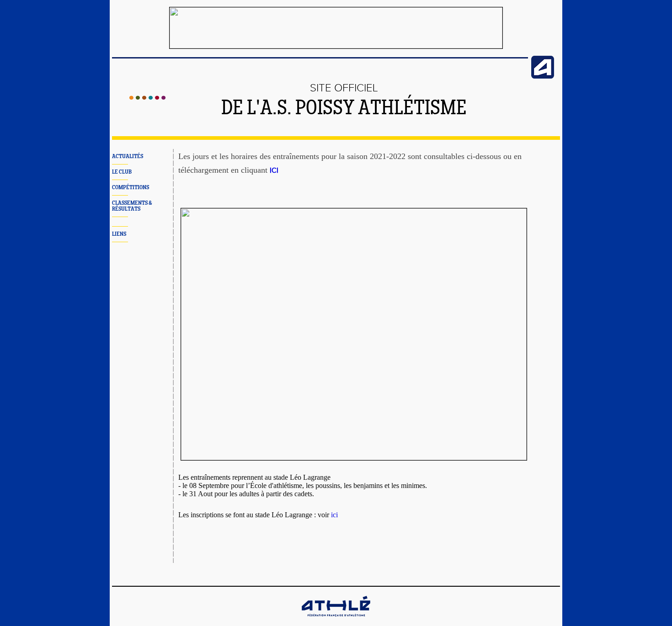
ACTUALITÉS (127, 156)
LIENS (119, 234)
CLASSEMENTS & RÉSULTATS (132, 206)
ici (334, 515)
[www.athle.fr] (542, 76)
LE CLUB (122, 172)
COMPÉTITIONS (130, 188)
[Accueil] (147, 97)
